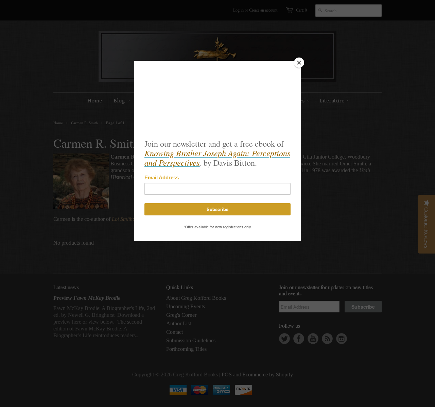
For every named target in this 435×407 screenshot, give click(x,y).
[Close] (299, 63)
